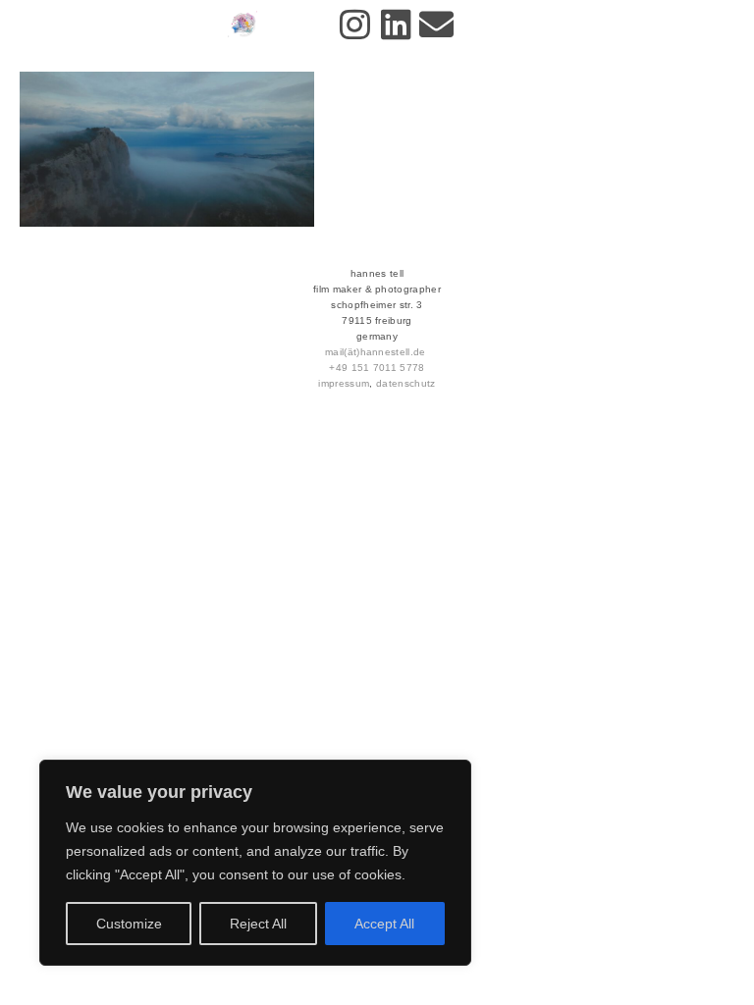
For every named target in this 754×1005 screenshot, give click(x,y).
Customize (129, 923)
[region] (255, 863)
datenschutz (406, 383)
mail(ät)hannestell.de (375, 351)
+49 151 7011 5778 (376, 367)
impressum (343, 383)
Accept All (384, 923)
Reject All (258, 923)
